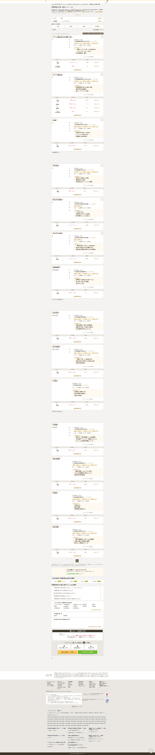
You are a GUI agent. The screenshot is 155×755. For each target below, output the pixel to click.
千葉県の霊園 (55, 719)
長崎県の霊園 (55, 725)
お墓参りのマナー (92, 683)
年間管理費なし (66, 604)
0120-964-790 (73, 574)
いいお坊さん (54, 730)
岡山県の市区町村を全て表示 (94, 626)
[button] (88, 56)
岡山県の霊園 (61, 723)
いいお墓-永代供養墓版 (64, 712)
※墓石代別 (63, 581)
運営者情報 (48, 691)
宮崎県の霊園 (73, 725)
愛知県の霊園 (61, 721)
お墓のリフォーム (81, 685)
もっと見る (76, 14)
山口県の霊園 (73, 723)
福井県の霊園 (91, 719)
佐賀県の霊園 (49, 725)
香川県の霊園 (85, 723)
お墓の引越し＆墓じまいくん (52, 714)
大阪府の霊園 (85, 721)
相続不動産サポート (72, 737)
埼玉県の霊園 (49, 719)
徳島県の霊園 (79, 723)
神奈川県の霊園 (68, 719)
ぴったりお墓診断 (50, 685)
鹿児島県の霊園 (80, 725)
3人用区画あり (76, 607)
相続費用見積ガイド (76, 730)
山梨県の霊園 (97, 719)
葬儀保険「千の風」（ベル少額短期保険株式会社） (77, 747)
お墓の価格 (59, 684)
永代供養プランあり (77, 604)
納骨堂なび (86, 712)
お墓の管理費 (81, 684)
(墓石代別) (56, 10)
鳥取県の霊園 (49, 723)
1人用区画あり (57, 607)
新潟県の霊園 (74, 719)
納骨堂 (84, 26)
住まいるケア (95, 731)
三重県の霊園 (67, 721)
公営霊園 (75, 606)
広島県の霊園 (67, 723)
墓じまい (59, 688)
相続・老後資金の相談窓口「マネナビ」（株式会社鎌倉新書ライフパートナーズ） (76, 745)
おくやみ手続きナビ (51, 744)
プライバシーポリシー (57, 691)
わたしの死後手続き (72, 739)
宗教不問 (84, 604)
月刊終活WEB (50, 746)
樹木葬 (71, 26)
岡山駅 (55, 615)
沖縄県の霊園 (85, 725)
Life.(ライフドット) (55, 712)
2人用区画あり (66, 607)
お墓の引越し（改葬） (61, 687)
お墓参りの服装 (92, 685)
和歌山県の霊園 (103, 721)
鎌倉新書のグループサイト (77, 706)
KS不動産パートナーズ (80, 739)
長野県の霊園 (103, 719)
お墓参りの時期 (92, 687)
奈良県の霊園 (96, 721)
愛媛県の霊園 (90, 723)
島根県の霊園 (55, 723)
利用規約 (51, 691)
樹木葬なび (81, 712)
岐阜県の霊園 (49, 721)
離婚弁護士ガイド (80, 732)
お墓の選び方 (60, 685)
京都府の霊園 (79, 721)
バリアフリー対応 (58, 604)
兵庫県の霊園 (90, 721)
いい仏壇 (49, 737)
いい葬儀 (49, 730)
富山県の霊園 (80, 719)
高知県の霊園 (96, 723)
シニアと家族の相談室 (60, 744)
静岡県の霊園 (55, 721)
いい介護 (90, 731)
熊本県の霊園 (61, 725)
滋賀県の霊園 (73, 721)
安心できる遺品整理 (80, 737)
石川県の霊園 (85, 719)
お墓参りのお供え (92, 684)
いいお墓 (49, 712)
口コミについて (63, 691)
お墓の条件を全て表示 (95, 609)
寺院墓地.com (91, 712)
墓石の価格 (80, 683)
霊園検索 (48, 683)
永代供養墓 (97, 26)
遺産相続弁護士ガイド (72, 732)
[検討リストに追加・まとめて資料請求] (102, 37)
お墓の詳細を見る (77, 69)
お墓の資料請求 (50, 684)
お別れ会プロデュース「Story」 (95, 741)
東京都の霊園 (61, 719)
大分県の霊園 (67, 725)
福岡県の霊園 (102, 723)
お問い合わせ (69, 691)
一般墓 (58, 26)
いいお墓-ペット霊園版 (73, 712)
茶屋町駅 (65, 615)
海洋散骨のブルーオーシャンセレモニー (96, 738)
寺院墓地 (94, 606)
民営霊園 (84, 606)
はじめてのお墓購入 (61, 683)
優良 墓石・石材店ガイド (99, 712)
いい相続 (69, 730)
